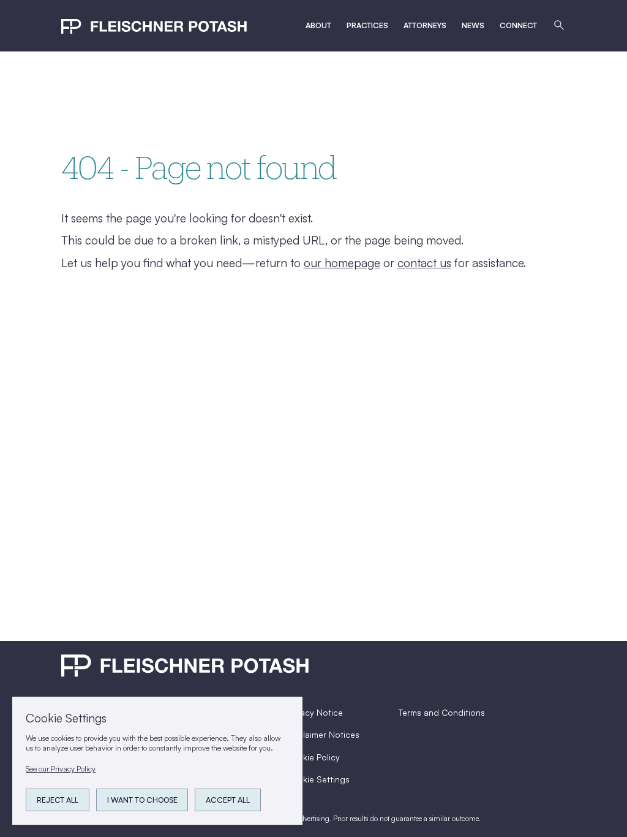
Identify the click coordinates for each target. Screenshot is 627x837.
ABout (318, 25)
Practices (367, 25)
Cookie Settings (318, 779)
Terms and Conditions (442, 712)
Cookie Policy (313, 757)
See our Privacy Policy (61, 768)
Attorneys (425, 25)
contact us (424, 262)
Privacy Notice (314, 712)
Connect (518, 25)
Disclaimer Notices (322, 734)
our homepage (342, 262)
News (473, 25)
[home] (154, 25)
